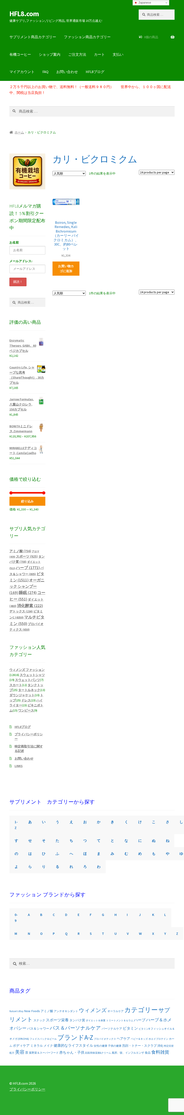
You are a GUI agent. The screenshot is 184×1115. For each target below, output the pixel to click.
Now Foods (32, 1011)
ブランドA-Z (75, 1037)
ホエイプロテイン (158, 1038)
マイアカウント (22, 71)
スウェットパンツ (27, 680)
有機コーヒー (20, 54)
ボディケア (21, 1045)
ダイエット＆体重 (95, 1020)
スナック (39, 1020)
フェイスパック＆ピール (43, 1038)
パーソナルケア (112, 1028)
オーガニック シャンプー (26, 586)
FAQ (45, 71)
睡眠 (28, 592)
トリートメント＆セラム (119, 1020)
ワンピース (26, 710)
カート (99, 54)
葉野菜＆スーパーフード (44, 1052)
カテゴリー (141, 1010)
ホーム (19, 132)
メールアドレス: (20, 261)
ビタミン (130, 1028)
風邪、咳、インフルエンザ (128, 1052)
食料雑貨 (160, 1052)
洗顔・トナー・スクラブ (139, 1046)
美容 (19, 1052)
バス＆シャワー (38, 1028)
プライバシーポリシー (27, 1089)
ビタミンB (144, 1028)
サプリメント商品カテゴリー (32, 37)
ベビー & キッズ (139, 1038)
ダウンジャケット (22, 695)
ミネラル (36, 1046)
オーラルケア (115, 1011)
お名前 (14, 242)
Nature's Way (16, 1011)
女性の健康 (100, 1045)
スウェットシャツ (32, 675)
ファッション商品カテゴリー (87, 37)
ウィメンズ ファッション (27, 670)
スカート (15, 685)
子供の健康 (114, 1045)
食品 (148, 1053)
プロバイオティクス (105, 1038)
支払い (118, 54)
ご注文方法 (77, 54)
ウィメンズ (93, 1010)
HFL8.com (24, 13)
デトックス (21, 611)
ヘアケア (123, 1038)
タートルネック (29, 690)
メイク (48, 1046)
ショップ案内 (49, 54)
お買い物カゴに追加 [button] (66, 268)
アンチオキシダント (66, 1011)
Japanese (144, 2)
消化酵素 (30, 605)
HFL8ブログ (95, 71)
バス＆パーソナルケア (75, 1028)
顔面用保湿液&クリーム (98, 1052)
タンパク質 (77, 1020)
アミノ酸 (20, 551)
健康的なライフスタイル (73, 1045)
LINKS (19, 766)
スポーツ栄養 (57, 1019)
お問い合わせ (67, 71)
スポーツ (27, 556)
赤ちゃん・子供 (71, 1052)
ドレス (26, 700)
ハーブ (28, 567)
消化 (160, 1046)
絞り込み (27, 501)
